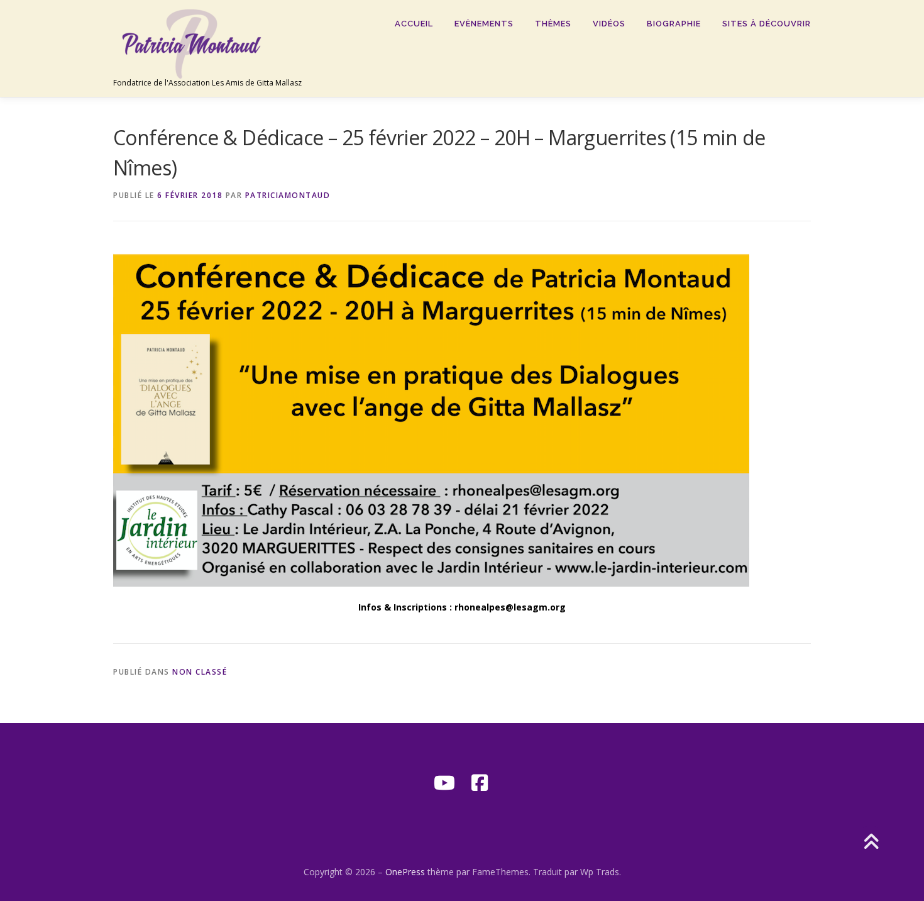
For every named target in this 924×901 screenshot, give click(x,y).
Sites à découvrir (766, 23)
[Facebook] (479, 782)
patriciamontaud (288, 195)
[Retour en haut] (871, 842)
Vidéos (609, 23)
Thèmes (553, 23)
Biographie (674, 23)
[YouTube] (444, 782)
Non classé (199, 671)
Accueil (414, 23)
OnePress (405, 872)
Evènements (484, 23)
